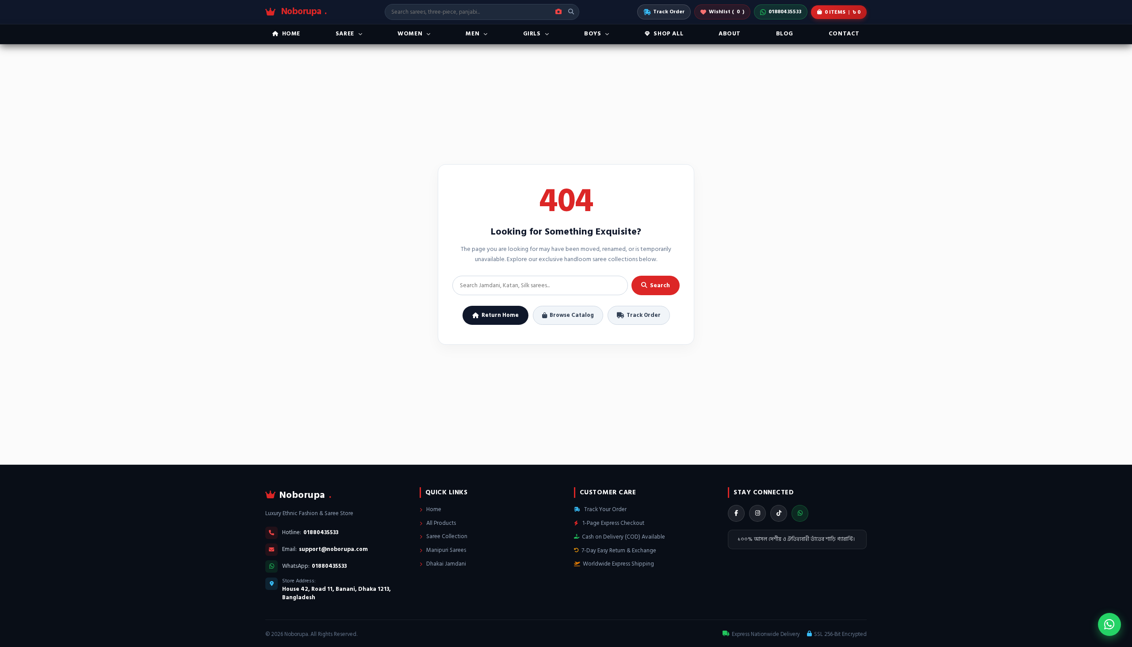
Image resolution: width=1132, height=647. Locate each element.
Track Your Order (605, 509)
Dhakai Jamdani (445, 564)
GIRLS (532, 34)
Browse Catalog (572, 315)
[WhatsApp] (800, 513)
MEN (472, 34)
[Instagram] (757, 513)
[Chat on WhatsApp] (1109, 624)
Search (660, 285)
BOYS (592, 34)
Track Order (669, 12)
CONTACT (844, 34)
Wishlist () (726, 12)
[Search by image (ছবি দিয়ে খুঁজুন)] (558, 12)
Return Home (500, 315)
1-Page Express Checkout (612, 523)
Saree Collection (446, 536)
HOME (291, 34)
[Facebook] (736, 513)
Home (433, 509)
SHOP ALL (668, 34)
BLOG (784, 34)
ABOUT (730, 34)
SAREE (345, 34)
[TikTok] (778, 513)
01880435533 (785, 12)
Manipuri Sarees (445, 550)
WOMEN (410, 34)
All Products (440, 523)
